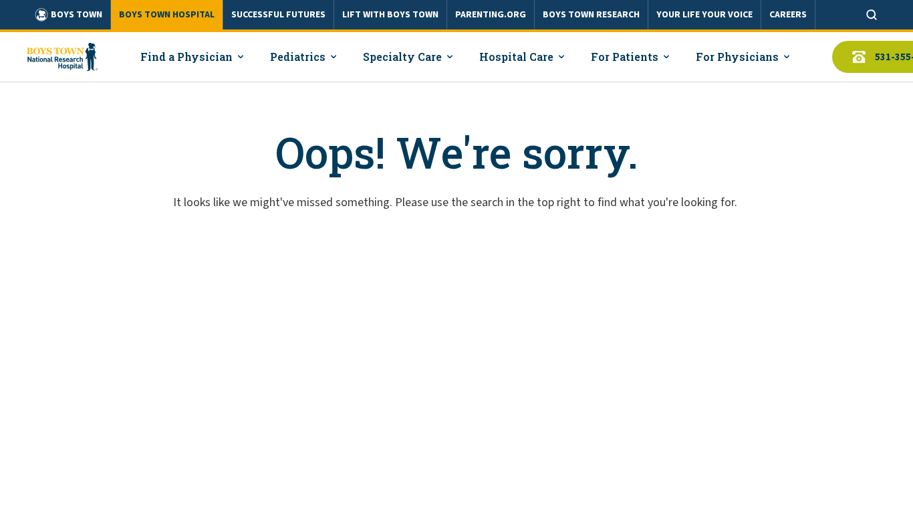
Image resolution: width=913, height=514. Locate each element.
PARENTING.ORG (490, 14)
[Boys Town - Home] (62, 57)
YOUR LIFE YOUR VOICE (704, 14)
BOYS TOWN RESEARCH (591, 14)
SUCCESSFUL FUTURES (278, 14)
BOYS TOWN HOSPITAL (167, 14)
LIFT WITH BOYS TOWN (390, 14)
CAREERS (788, 14)
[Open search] (871, 14)
